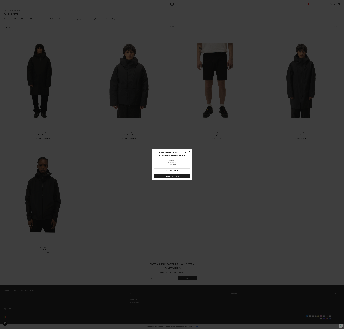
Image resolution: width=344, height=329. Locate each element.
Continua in (172, 170)
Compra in (172, 176)
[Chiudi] (189, 151)
